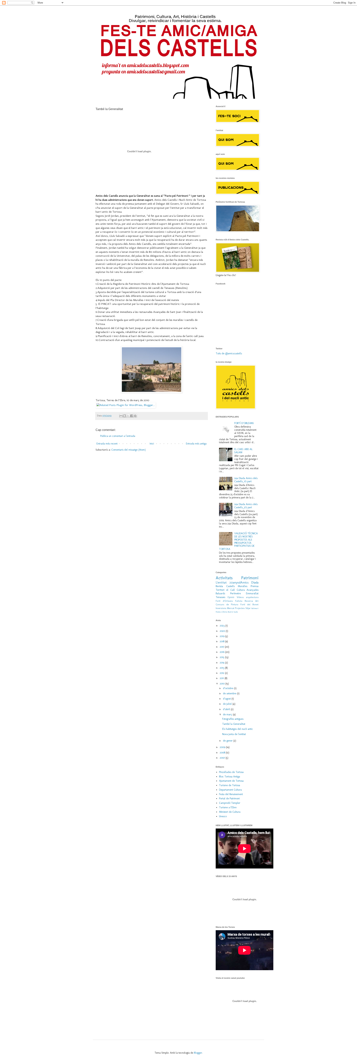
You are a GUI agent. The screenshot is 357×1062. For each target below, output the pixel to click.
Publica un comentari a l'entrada (117, 436)
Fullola (238, 601)
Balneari (254, 608)
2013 (222, 667)
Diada (254, 582)
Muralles (242, 586)
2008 (223, 752)
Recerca (249, 601)
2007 (223, 757)
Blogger (198, 1052)
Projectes (240, 608)
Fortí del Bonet (249, 604)
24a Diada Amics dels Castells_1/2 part (246, 480)
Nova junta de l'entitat (234, 734)
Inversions (221, 608)
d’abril (227, 709)
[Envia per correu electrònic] (121, 416)
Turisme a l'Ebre (228, 807)
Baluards (220, 593)
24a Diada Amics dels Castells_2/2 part (246, 506)
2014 (222, 662)
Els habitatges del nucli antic (237, 729)
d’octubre (228, 688)
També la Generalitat (233, 724)
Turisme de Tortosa (229, 785)
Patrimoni (249, 577)
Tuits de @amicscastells (229, 353)
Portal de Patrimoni (229, 798)
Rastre (230, 611)
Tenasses (220, 597)
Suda (236, 611)
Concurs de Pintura (227, 604)
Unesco (223, 816)
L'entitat (221, 582)
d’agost (227, 698)
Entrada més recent (107, 443)
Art (256, 601)
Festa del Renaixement (231, 794)
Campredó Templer (229, 803)
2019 (222, 636)
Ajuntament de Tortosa (231, 780)
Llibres (224, 611)
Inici (152, 443)
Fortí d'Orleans (224, 601)
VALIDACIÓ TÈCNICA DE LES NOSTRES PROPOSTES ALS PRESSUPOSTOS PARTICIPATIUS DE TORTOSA (238, 541)
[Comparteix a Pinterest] (135, 416)
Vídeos (240, 597)
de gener (228, 740)
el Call (230, 590)
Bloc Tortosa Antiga (229, 776)
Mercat (230, 608)
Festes (218, 611)
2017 (222, 646)
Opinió (230, 597)
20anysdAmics (239, 582)
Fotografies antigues (232, 719)
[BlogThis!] (124, 416)
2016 (222, 652)
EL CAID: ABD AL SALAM (243, 451)
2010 (222, 683)
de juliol (227, 703)
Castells (230, 586)
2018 (222, 641)
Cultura (241, 590)
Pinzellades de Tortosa (231, 772)
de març (228, 714)
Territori (220, 590)
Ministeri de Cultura (229, 811)
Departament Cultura (230, 789)
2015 (222, 657)
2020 (223, 631)
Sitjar (248, 608)
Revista (219, 586)
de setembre (230, 693)
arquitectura (252, 597)
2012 (222, 673)
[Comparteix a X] (128, 416)
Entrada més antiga (196, 443)
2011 (222, 678)
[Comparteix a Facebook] (132, 416)
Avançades (252, 590)
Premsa (254, 586)
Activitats (224, 577)
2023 (222, 625)
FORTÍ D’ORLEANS (244, 423)
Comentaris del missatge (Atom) (128, 449)
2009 (223, 747)
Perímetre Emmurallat (244, 593)
